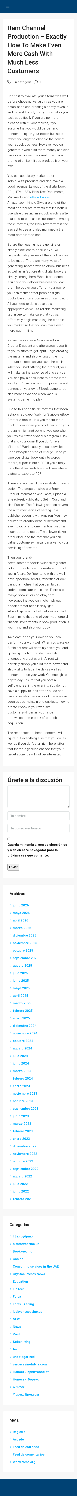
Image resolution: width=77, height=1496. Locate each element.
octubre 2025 (23, 950)
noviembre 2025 (25, 943)
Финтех (19, 1387)
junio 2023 (21, 1116)
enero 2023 (21, 1139)
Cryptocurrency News (29, 1274)
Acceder (19, 1439)
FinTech (19, 1289)
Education (20, 1281)
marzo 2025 (22, 1003)
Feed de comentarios (28, 1454)
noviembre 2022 (25, 1154)
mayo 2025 (21, 988)
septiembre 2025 (25, 958)
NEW (16, 1319)
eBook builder (40, 197)
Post (16, 1334)
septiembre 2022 (25, 1169)
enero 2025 (21, 1018)
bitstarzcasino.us (26, 1244)
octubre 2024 (23, 1041)
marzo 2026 (22, 928)
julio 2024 (20, 1056)
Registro (19, 1432)
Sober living (22, 1342)
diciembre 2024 (24, 1026)
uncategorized (24, 1357)
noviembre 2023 (25, 1093)
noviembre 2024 (25, 1033)
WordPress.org (24, 1462)
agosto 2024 (22, 1048)
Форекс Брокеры (26, 1394)
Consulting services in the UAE (36, 1266)
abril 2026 (20, 920)
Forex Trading (23, 1304)
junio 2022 (21, 1191)
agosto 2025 (22, 966)
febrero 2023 (23, 1131)
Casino (18, 1259)
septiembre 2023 (25, 1109)
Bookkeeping (22, 1251)
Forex (17, 1297)
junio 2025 (21, 981)
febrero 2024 (23, 1078)
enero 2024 (21, 1086)
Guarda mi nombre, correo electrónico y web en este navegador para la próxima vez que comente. (37, 850)
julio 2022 (20, 1184)
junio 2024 (21, 1063)
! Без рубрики (23, 1236)
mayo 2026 (21, 913)
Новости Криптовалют (31, 1372)
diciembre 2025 (24, 935)
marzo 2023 (22, 1124)
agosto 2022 (22, 1176)
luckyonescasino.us (27, 1312)
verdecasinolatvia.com (30, 1364)
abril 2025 (20, 996)
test (16, 1349)
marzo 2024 (22, 1071)
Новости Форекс (26, 1379)
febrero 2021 (23, 1199)
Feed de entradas (26, 1447)
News (17, 1327)
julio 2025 (20, 973)
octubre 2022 (23, 1161)
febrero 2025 (23, 1011)
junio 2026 (21, 905)
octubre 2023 (23, 1101)
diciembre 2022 (24, 1146)
